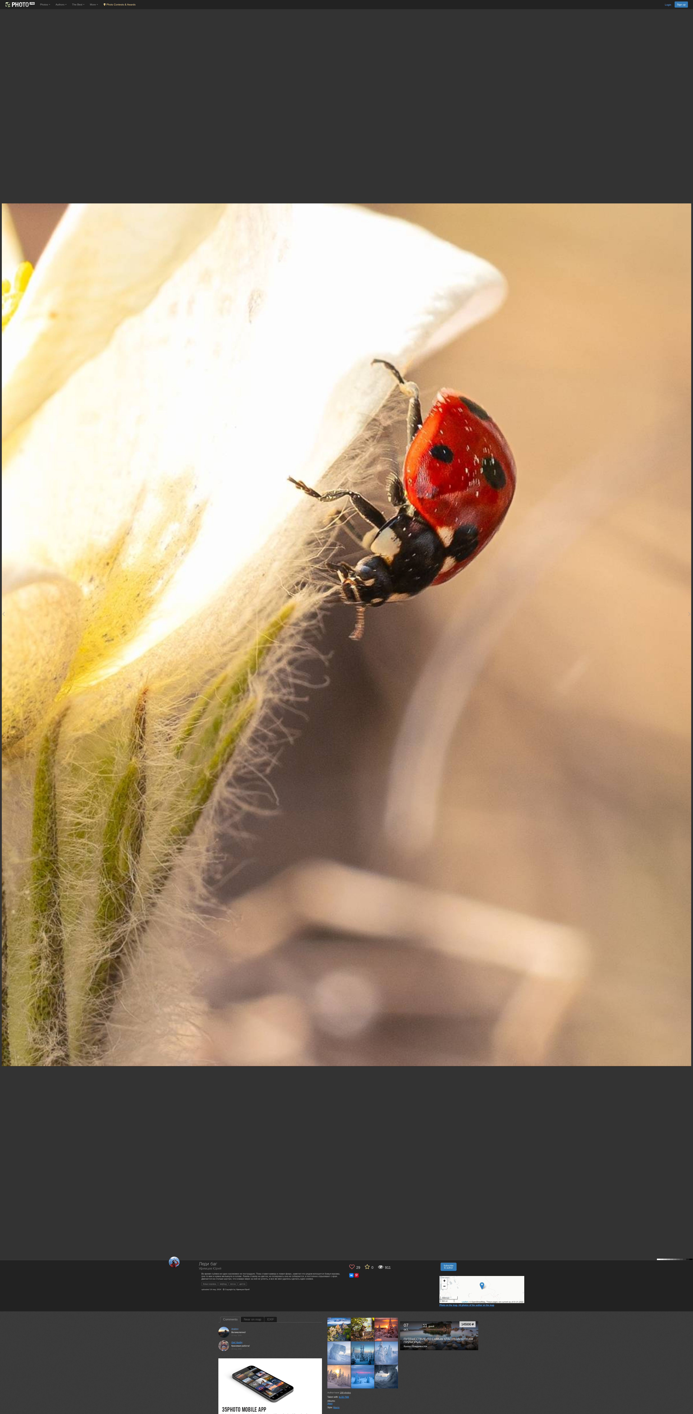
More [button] (93, 4)
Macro (336, 1407)
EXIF (270, 1319)
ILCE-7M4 (344, 1397)
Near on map (252, 1319)
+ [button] (444, 1281)
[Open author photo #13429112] (339, 1376)
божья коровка (209, 1284)
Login (668, 4)
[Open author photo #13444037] (362, 1353)
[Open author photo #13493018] (362, 1329)
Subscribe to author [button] (449, 1266)
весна (233, 1284)
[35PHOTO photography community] (20, 4)
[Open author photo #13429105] (386, 1376)
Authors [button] (60, 4)
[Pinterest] (356, 1275)
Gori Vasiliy (236, 1342)
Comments (230, 1319)
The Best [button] (77, 4)
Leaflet (465, 1301)
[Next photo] (689, 614)
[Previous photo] (3, 614)
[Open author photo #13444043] (339, 1353)
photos (345, 1392)
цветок (242, 1284)
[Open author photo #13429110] (362, 1376)
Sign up (681, 4)
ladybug (223, 1284)
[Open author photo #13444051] (386, 1329)
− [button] (444, 1286)
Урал (329, 1403)
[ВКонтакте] (351, 1275)
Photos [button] (44, 4)
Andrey (234, 1329)
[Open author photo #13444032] (386, 1353)
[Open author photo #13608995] (339, 1329)
